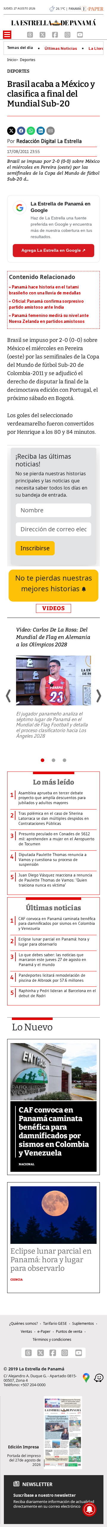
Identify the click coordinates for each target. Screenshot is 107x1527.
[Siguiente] (98, 695)
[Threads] (30, 34)
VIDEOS (53, 608)
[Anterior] (8, 695)
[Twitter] (11, 130)
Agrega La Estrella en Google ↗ (53, 250)
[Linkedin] (41, 130)
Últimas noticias (53, 908)
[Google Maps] (86, 1377)
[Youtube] (80, 34)
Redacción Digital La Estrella (49, 141)
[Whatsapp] (31, 130)
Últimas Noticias (61, 48)
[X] (43, 34)
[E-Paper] (92, 8)
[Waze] (98, 1377)
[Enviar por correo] (50, 130)
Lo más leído (53, 782)
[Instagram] (68, 34)
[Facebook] (55, 34)
